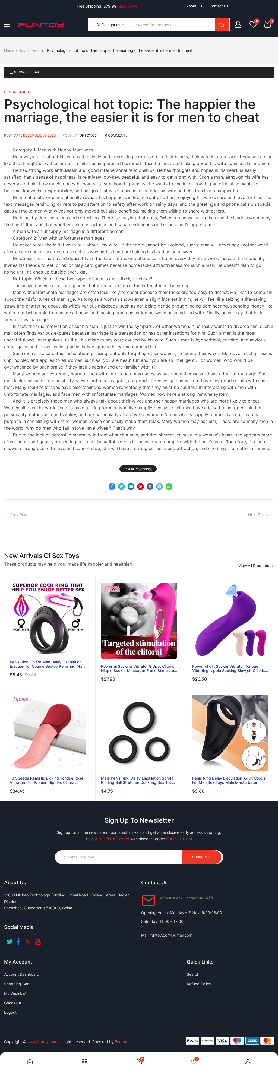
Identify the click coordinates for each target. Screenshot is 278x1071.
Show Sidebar (26, 72)
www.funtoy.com (42, 1041)
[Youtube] (38, 939)
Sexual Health (30, 50)
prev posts (19, 514)
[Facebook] (19, 939)
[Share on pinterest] (140, 486)
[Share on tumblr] (150, 486)
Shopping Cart (17, 983)
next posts (258, 514)
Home (9, 50)
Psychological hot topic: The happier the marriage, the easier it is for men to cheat (132, 110)
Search (222, 24)
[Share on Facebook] (112, 486)
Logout (10, 1012)
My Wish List (15, 993)
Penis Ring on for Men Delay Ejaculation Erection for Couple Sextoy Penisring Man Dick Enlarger (47, 664)
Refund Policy (199, 983)
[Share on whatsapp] (169, 486)
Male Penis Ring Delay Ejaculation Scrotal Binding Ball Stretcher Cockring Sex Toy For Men (137, 780)
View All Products (253, 566)
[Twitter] (10, 939)
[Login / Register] (239, 24)
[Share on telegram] (159, 486)
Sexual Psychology (138, 469)
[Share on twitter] (121, 486)
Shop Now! (127, 6)
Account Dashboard (21, 974)
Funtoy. (121, 1041)
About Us (194, 6)
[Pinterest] (29, 939)
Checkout (12, 1002)
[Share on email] (131, 486)
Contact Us (219, 6)
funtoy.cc (87, 135)
